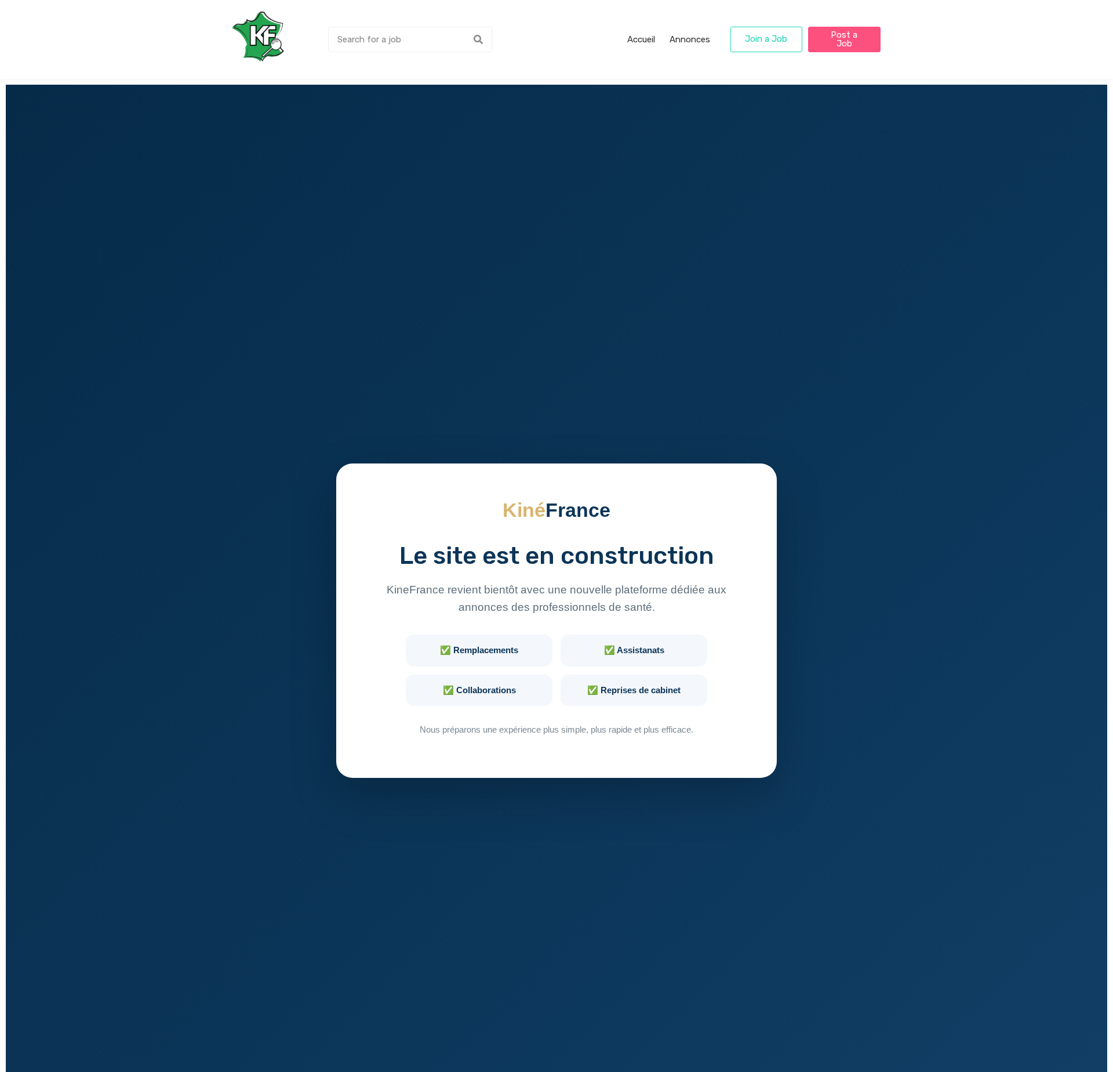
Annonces (690, 39)
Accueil (641, 39)
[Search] (478, 39)
